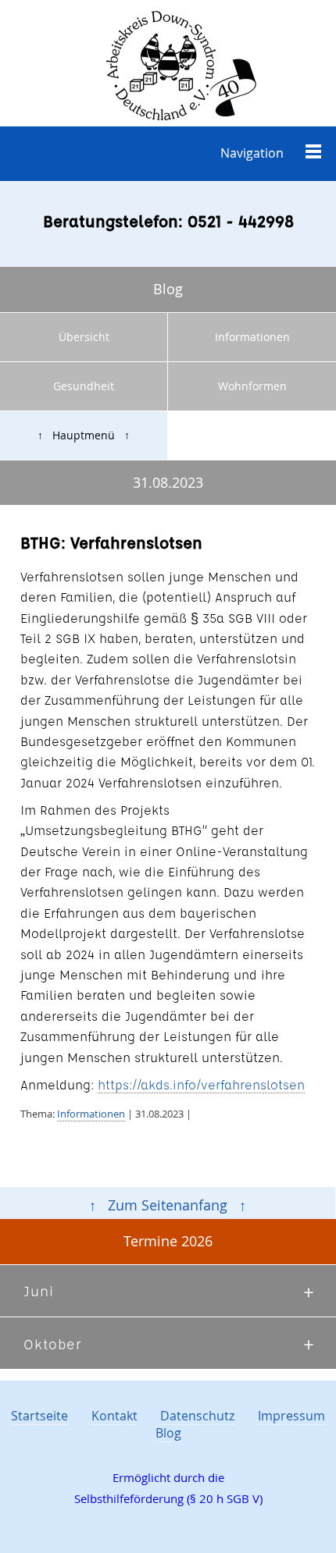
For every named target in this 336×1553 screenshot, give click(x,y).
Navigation (252, 153)
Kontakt (114, 1415)
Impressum (291, 1415)
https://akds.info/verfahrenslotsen (201, 1084)
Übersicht (84, 336)
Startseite (39, 1415)
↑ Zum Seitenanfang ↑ (167, 1205)
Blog (168, 1432)
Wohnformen (252, 385)
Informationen (252, 336)
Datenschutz (197, 1415)
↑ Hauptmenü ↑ (84, 435)
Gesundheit (83, 385)
